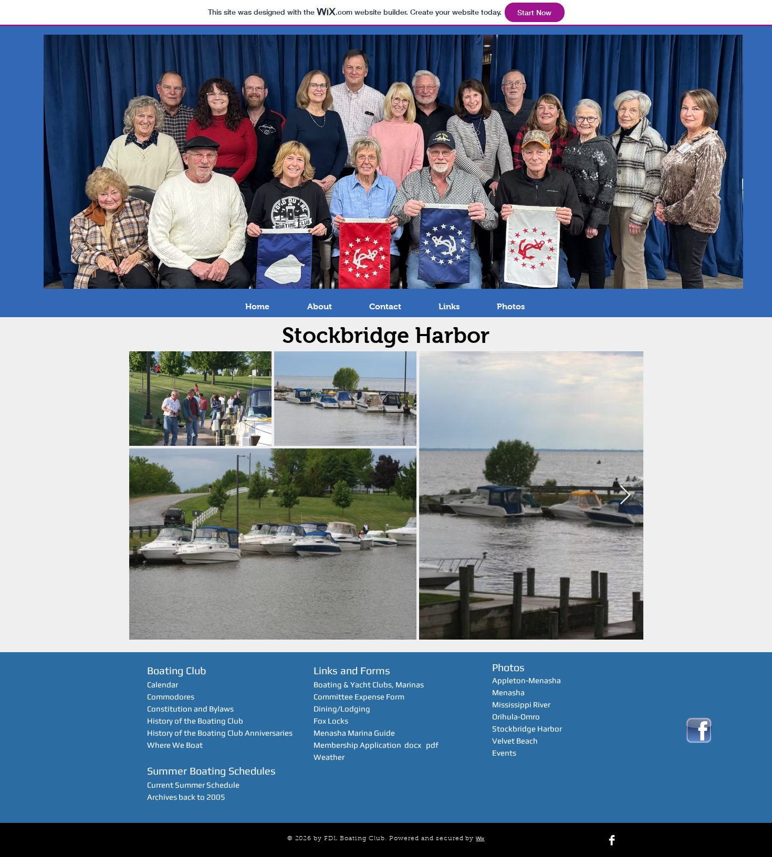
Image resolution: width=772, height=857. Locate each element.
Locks (338, 720)
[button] (319, 306)
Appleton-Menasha (526, 680)
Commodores (170, 696)
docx (412, 744)
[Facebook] (612, 840)
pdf (432, 744)
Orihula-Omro (516, 716)
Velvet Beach (515, 740)
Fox (321, 720)
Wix (480, 838)
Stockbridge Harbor (527, 728)
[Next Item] (625, 495)
